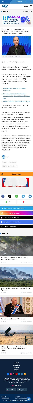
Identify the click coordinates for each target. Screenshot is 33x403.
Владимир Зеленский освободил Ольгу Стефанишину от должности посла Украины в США (16, 96)
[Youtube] (16, 374)
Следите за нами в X (10, 226)
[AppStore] (22, 390)
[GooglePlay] (11, 390)
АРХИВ (16, 367)
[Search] (26, 2)
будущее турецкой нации (10, 166)
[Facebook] (8, 374)
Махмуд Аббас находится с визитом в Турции (16, 101)
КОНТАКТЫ (16, 365)
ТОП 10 (16, 370)
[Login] (30, 2)
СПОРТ (25, 6)
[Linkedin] (22, 374)
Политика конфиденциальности (21, 397)
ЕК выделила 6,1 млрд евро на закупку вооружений (14, 89)
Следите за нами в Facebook (12, 222)
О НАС (16, 362)
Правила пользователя (5, 397)
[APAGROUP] (16, 385)
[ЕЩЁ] (30, 6)
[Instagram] (11, 374)
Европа (29, 11)
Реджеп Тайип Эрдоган (9, 162)
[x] (14, 374)
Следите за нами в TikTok (11, 217)
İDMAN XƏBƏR (16, 174)
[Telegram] (19, 374)
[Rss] (25, 374)
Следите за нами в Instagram (12, 213)
